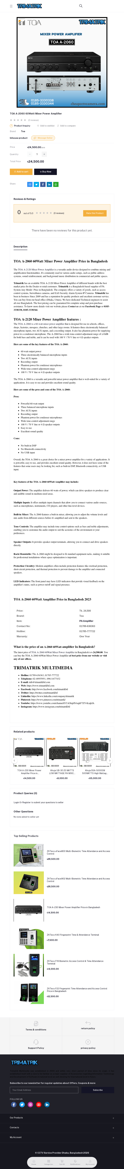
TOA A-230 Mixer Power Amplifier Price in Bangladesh (29, 772)
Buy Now (46, 171)
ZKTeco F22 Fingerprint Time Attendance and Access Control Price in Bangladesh (77, 989)
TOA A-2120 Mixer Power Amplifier (36, 269)
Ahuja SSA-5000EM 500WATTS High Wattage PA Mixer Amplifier (95, 772)
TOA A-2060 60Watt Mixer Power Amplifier (53, 652)
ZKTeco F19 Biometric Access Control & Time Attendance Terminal (75, 962)
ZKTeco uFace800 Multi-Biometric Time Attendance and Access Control (78, 852)
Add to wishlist (47, 126)
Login (16, 802)
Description (20, 246)
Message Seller (44, 138)
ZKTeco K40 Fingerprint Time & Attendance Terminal (73, 935)
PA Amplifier (86, 621)
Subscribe (98, 1090)
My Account (16, 1137)
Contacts (14, 1127)
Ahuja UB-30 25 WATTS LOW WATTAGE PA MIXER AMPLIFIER (62, 772)
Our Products (16, 1117)
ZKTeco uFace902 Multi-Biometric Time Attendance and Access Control (78, 879)
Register (26, 802)
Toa (23, 131)
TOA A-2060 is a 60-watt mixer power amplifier (41, 323)
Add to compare (68, 126)
